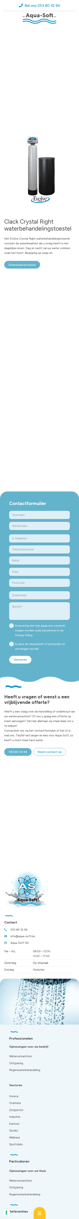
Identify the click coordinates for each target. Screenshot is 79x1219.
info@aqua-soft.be (22, 936)
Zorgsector (16, 1110)
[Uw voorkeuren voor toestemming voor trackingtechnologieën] (6, 1212)
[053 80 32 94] (7, 929)
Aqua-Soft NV (19, 943)
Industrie (14, 1116)
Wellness (14, 1137)
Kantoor (14, 1123)
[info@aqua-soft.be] (7, 936)
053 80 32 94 (19, 929)
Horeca (13, 1096)
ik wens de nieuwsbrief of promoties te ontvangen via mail (40, 646)
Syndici (13, 1130)
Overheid (15, 1103)
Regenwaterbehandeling (24, 1070)
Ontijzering (16, 1063)
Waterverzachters (20, 1056)
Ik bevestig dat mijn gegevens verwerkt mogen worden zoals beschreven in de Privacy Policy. (40, 630)
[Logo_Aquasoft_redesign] (40, 18)
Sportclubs (16, 1144)
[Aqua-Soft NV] (7, 942)
